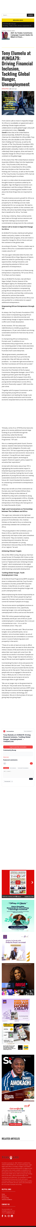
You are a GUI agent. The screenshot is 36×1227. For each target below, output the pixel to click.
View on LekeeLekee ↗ (28, 731)
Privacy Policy (5, 1198)
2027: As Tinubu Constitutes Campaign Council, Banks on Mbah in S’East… (22, 35)
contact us (9, 1213)
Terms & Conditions (7, 1199)
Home (3, 1194)
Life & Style (5, 89)
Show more (6, 757)
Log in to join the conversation (18, 747)
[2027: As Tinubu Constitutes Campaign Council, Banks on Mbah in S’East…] (6, 36)
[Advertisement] (18, 715)
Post (31, 778)
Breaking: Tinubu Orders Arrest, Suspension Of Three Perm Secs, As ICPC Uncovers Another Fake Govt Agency (18, 23)
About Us (4, 1196)
